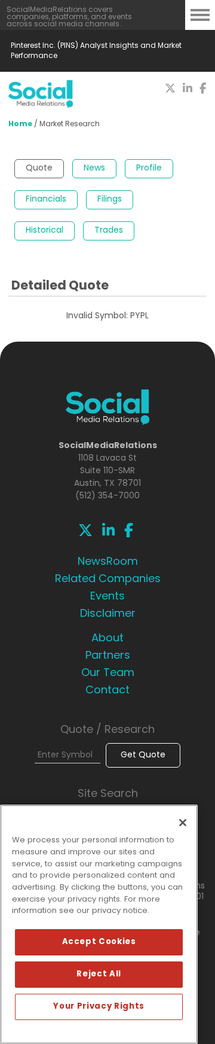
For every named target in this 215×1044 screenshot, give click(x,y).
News (94, 168)
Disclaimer (108, 614)
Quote (39, 168)
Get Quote (143, 755)
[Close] (183, 822)
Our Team (107, 673)
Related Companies (108, 579)
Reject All (98, 974)
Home (20, 124)
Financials (46, 199)
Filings (109, 199)
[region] (99, 924)
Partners (107, 656)
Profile (149, 168)
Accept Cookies (99, 942)
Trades (108, 230)
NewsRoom (108, 562)
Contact (107, 691)
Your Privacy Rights (98, 1006)
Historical (44, 230)
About (107, 639)
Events (107, 597)
